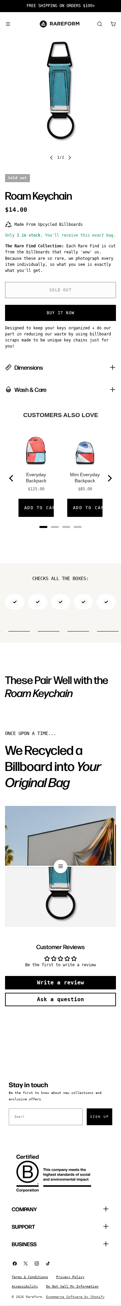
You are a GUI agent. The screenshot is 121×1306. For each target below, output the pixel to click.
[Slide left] (51, 157)
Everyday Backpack (36, 477)
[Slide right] (69, 157)
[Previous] (11, 478)
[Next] (109, 478)
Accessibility (25, 1286)
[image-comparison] (60, 866)
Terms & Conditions (30, 1277)
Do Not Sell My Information (72, 1286)
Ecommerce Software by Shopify (75, 1297)
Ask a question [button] (60, 999)
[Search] (99, 24)
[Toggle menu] (7, 24)
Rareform (34, 1297)
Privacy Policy (70, 1277)
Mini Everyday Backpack (85, 477)
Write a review (60, 982)
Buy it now (60, 313)
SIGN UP (99, 1116)
